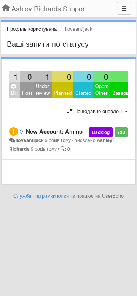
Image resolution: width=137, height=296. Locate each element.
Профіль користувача (32, 28)
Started (83, 92)
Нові (27, 92)
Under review (43, 89)
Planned (63, 92)
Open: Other (101, 89)
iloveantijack (30, 140)
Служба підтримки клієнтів (44, 195)
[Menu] (124, 8)
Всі (14, 92)
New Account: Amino (54, 131)
